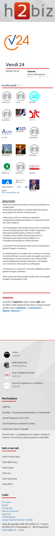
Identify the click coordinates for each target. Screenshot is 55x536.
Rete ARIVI (7, 484)
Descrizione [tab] (7, 187)
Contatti (29, 520)
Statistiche (8, 298)
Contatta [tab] (31, 187)
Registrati (6, 514)
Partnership (7, 508)
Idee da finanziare (10, 511)
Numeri (12, 520)
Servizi (5, 505)
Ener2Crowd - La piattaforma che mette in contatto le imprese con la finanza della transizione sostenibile (26, 436)
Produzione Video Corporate (15, 429)
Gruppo (5, 520)
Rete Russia (8, 468)
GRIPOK (6, 407)
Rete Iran (6, 473)
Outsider (20, 520)
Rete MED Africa (10, 462)
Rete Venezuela (9, 479)
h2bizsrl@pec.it (9, 530)
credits (21, 530)
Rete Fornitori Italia (11, 457)
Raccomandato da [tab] (10, 192)
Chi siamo (6, 502)
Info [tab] (19, 187)
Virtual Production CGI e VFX (15, 418)
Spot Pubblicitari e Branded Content (18, 423)
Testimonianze (9, 517)
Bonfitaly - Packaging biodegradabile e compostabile (26, 412)
